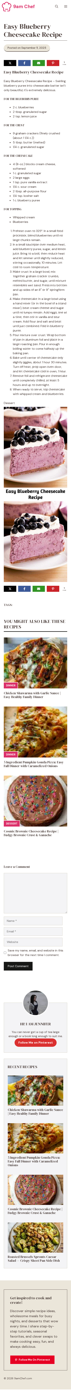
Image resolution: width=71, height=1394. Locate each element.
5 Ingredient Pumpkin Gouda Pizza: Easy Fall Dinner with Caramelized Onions (34, 764)
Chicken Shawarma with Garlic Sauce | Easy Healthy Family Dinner (32, 695)
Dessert (11, 823)
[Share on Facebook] (24, 63)
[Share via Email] (39, 63)
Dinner (10, 685)
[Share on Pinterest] (53, 63)
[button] (56, 6)
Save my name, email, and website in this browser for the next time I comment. (35, 952)
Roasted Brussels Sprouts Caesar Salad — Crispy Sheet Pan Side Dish (34, 1259)
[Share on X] (10, 63)
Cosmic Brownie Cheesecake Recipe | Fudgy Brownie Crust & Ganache (31, 833)
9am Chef (24, 6)
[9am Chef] (6, 6)
